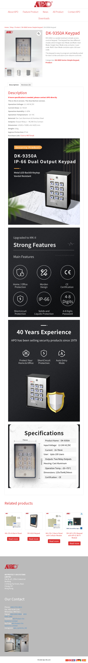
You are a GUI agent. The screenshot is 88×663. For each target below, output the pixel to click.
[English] (72, 660)
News (45, 11)
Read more (13, 538)
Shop (12, 27)
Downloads (44, 18)
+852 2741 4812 (16, 607)
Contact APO (74, 11)
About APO (13, 11)
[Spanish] (84, 660)
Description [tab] (14, 85)
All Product (58, 11)
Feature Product (30, 11)
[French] (75, 660)
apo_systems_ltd (20, 628)
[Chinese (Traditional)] (69, 660)
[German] (78, 660)
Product (17, 27)
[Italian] (81, 660)
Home (7, 27)
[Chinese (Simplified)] (66, 660)
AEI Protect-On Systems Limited (14, 619)
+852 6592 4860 (16, 614)
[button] (39, 34)
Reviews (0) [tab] (26, 85)
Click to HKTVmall (27, 135)
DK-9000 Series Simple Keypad (32, 27)
